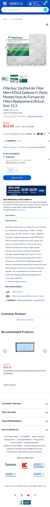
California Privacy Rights (12, 446)
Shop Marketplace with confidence (17, 199)
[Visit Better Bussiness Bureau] (25, 502)
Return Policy (18, 292)
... (10, 19)
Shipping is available (15, 163)
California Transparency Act (34, 446)
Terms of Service (38, 436)
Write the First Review (35, 116)
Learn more (21, 210)
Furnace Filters (18, 19)
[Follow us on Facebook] (15, 495)
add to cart (17, 178)
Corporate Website (24, 439)
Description (10, 215)
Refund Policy (9, 439)
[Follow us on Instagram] (34, 495)
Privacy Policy (38, 439)
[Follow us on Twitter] (21, 495)
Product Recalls (16, 443)
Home (5, 19)
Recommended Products (17, 332)
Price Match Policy (11, 436)
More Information (13, 286)
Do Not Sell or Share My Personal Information (24, 452)
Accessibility (25, 436)
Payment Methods (31, 443)
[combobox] (25, 9)
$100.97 (7, 364)
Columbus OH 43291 (16, 147)
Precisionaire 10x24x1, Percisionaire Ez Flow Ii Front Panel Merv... (25, 372)
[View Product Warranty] (7, 292)
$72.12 (7, 367)
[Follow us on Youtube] (28, 495)
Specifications (11, 220)
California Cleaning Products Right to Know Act (24, 449)
